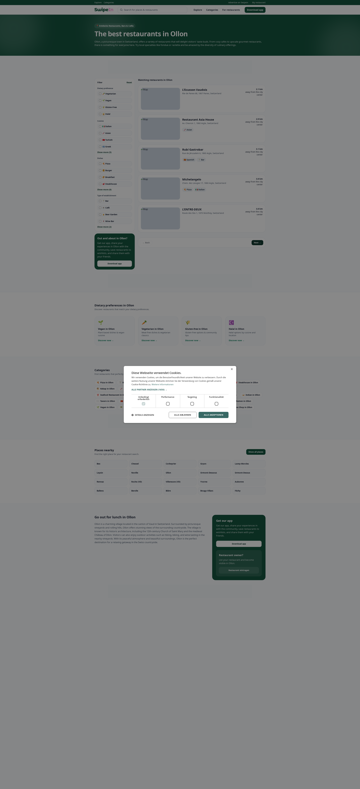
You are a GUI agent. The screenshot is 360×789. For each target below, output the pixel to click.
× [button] (232, 369)
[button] (180, 389)
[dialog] (180, 394)
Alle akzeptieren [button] (213, 415)
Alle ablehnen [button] (182, 415)
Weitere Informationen (163, 384)
